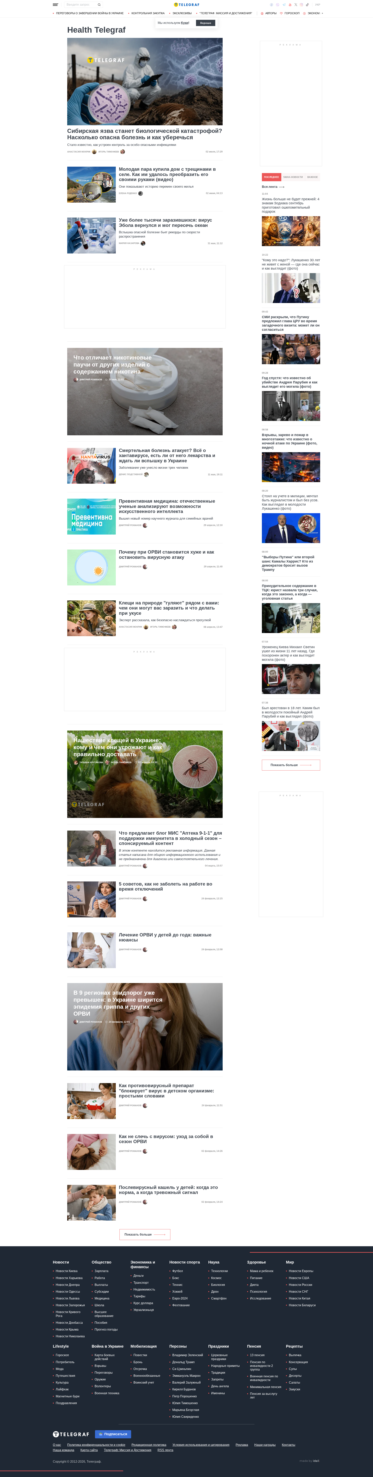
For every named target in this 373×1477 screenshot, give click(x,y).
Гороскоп (292, 13)
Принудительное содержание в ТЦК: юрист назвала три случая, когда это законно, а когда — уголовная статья (290, 592)
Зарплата (101, 1271)
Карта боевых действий (105, 1356)
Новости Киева (67, 1271)
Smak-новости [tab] (293, 177)
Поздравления (66, 1403)
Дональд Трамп (183, 1362)
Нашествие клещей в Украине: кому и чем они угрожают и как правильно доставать (117, 747)
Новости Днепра (68, 1284)
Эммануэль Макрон (186, 1375)
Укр (317, 4)
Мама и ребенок (261, 1271)
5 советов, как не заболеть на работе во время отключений (165, 886)
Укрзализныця (143, 1310)
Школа (99, 1305)
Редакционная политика (149, 1445)
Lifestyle (61, 1346)
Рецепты (294, 1346)
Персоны (178, 1346)
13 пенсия (257, 1355)
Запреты (217, 1379)
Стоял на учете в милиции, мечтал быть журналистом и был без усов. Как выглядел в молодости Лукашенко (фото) (290, 502)
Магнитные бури (67, 1396)
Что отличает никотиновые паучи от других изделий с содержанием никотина (112, 364)
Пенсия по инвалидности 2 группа (261, 1365)
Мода (60, 1369)
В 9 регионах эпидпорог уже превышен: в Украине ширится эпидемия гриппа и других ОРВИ (118, 1003)
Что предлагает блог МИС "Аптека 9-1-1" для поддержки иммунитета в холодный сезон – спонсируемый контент (170, 838)
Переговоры (104, 1372)
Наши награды (265, 1445)
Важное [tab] (312, 177)
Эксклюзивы (182, 13)
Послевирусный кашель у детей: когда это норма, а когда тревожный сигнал (168, 1190)
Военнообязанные (146, 1375)
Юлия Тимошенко (185, 1403)
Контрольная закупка (148, 13)
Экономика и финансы (143, 1264)
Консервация (298, 1362)
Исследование (260, 1298)
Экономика (316, 13)
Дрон (215, 1291)
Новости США (299, 1278)
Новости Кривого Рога (68, 1313)
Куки (184, 22)
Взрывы (100, 1365)
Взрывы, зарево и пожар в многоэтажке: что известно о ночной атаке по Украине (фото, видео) (289, 441)
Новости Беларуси (302, 1305)
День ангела (220, 1386)
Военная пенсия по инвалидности (264, 1378)
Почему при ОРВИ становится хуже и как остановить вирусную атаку (166, 555)
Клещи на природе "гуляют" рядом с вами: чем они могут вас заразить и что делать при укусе (169, 608)
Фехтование (181, 1305)
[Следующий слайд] (322, 13)
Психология (258, 1291)
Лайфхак (62, 1389)
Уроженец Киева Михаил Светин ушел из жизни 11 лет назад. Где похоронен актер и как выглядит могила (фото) (288, 653)
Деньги (138, 1275)
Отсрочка (140, 1369)
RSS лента (165, 1450)
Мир (290, 1262)
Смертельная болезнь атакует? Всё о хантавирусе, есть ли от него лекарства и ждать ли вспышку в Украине (167, 455)
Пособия (101, 1322)
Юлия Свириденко (185, 1416)
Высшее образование (104, 1313)
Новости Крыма (67, 1329)
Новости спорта (184, 1262)
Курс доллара (143, 1303)
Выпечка (295, 1355)
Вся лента (269, 186)
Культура (62, 1382)
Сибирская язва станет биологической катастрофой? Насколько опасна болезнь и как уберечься (144, 134)
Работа (100, 1278)
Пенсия (254, 1346)
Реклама (242, 1445)
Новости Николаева (70, 1336)
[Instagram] (301, 5)
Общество (101, 1262)
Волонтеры (103, 1386)
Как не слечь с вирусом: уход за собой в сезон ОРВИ (166, 1139)
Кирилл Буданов (184, 1389)
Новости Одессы (68, 1291)
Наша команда (63, 1450)
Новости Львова (67, 1298)
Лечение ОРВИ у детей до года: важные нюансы (165, 937)
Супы (293, 1369)
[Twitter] (296, 4)
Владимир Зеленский (187, 1355)
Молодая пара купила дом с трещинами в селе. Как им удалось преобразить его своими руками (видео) (167, 174)
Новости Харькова (69, 1278)
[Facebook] (271, 5)
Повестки (140, 1355)
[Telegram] (284, 5)
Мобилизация (144, 1346)
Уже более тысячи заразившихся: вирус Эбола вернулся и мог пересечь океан (165, 223)
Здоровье (256, 1262)
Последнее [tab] (271, 177)
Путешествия (65, 1375)
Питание (256, 1278)
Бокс (175, 1278)
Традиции (218, 1372)
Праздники (218, 1346)
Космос (216, 1278)
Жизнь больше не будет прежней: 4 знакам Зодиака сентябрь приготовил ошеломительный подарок (290, 205)
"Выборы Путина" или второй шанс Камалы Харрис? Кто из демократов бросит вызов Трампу (288, 563)
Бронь (137, 1362)
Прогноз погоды (106, 1329)
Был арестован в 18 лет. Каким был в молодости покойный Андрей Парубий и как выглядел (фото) (291, 712)
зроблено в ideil (309, 1461)
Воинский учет (143, 1382)
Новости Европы (301, 1271)
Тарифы (139, 1296)
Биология (218, 1284)
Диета (254, 1284)
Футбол (177, 1271)
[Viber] (277, 4)
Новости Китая (299, 1298)
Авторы (270, 13)
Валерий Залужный (186, 1382)
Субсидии (102, 1291)
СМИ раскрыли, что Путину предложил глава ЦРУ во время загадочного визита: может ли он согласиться (291, 323)
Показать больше (138, 1234)
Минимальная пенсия (265, 1387)
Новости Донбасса (69, 1322)
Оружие (100, 1379)
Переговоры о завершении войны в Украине (90, 13)
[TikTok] (307, 5)
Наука (213, 1262)
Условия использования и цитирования (201, 1445)
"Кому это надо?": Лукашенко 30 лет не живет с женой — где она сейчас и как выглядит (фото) (291, 264)
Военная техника (107, 1393)
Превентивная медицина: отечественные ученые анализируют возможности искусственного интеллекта (167, 506)
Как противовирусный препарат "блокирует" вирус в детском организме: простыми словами (166, 1090)
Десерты (295, 1375)
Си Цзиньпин (181, 1369)
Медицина (102, 1298)
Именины (218, 1393)
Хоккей (177, 1291)
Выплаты (101, 1284)
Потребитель (65, 1362)
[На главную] (186, 4)
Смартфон (219, 1298)
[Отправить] (99, 5)
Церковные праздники (219, 1356)
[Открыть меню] (55, 4)
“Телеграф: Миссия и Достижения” (226, 13)
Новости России (300, 1284)
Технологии (219, 1271)
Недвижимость (144, 1289)
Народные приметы (225, 1365)
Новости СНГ (298, 1291)
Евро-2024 (180, 1298)
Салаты (294, 1382)
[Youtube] (290, 5)
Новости (61, 1262)
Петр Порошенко (184, 1396)
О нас (57, 1445)
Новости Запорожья (70, 1305)
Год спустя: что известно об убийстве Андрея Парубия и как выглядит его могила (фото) (289, 382)
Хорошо (205, 22)
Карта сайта (89, 1450)
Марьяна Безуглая (185, 1410)
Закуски (294, 1389)
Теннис (177, 1284)
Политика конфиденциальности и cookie (96, 1445)
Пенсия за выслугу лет (263, 1395)
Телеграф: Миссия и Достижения (127, 1450)
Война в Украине (108, 1346)
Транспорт (141, 1282)
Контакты (288, 1445)
